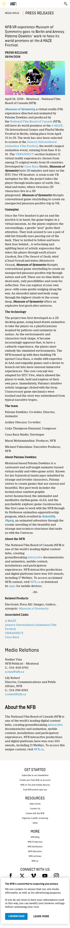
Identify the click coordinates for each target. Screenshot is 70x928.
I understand (16, 916)
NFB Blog (35, 837)
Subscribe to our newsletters (35, 775)
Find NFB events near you (35, 789)
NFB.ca (35, 582)
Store (35, 823)
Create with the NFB (35, 813)
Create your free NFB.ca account (35, 780)
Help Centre (35, 803)
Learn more (41, 916)
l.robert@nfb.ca (15, 694)
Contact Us (35, 808)
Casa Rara (31, 166)
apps (12, 586)
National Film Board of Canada (31, 121)
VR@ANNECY (24, 154)
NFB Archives (35, 856)
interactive (35, 557)
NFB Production (35, 842)
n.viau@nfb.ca (14, 671)
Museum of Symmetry (19, 109)
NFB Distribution (35, 846)
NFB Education (35, 851)
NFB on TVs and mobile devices (35, 785)
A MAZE (57, 125)
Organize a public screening (35, 818)
